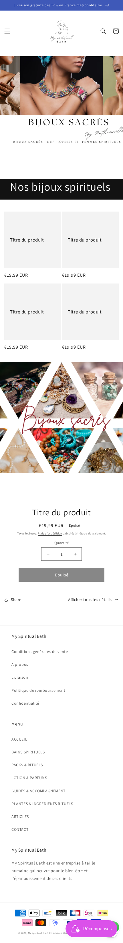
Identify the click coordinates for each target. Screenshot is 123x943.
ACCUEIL (19, 739)
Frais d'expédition (50, 533)
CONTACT (19, 829)
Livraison (19, 677)
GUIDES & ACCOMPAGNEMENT (38, 790)
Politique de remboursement (38, 690)
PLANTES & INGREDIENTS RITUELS (42, 803)
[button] (7, 31)
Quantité (61, 542)
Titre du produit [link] (27, 240)
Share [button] (16, 599)
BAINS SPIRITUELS (28, 752)
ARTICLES (20, 816)
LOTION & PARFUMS (29, 777)
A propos (19, 664)
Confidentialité (25, 703)
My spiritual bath (38, 932)
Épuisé (61, 575)
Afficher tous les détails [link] (90, 599)
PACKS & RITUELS (27, 764)
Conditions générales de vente (39, 651)
